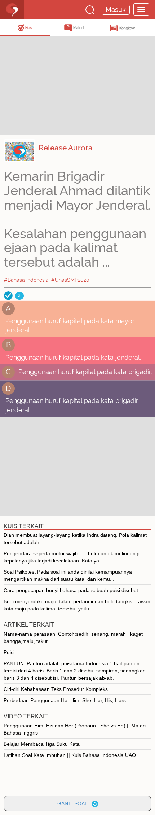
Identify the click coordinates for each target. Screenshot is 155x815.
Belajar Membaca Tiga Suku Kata (42, 744)
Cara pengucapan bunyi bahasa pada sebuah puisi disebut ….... (77, 590)
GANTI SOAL (74, 803)
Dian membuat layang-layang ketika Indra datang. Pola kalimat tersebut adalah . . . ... (75, 538)
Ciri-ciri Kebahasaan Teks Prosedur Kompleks (56, 689)
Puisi (9, 652)
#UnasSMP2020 (70, 280)
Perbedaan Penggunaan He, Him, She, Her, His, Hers (65, 700)
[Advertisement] (58, 85)
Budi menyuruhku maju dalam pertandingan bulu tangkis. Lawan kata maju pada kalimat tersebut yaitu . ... (77, 605)
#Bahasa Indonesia (26, 280)
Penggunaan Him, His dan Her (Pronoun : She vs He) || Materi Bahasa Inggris (75, 729)
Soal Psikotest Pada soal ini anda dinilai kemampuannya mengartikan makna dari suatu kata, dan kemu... (68, 575)
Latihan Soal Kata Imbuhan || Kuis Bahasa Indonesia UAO (70, 755)
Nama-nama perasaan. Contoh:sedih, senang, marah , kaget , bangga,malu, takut (75, 637)
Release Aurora (66, 147)
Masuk (116, 9)
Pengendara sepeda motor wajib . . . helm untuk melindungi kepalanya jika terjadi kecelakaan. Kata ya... (72, 557)
